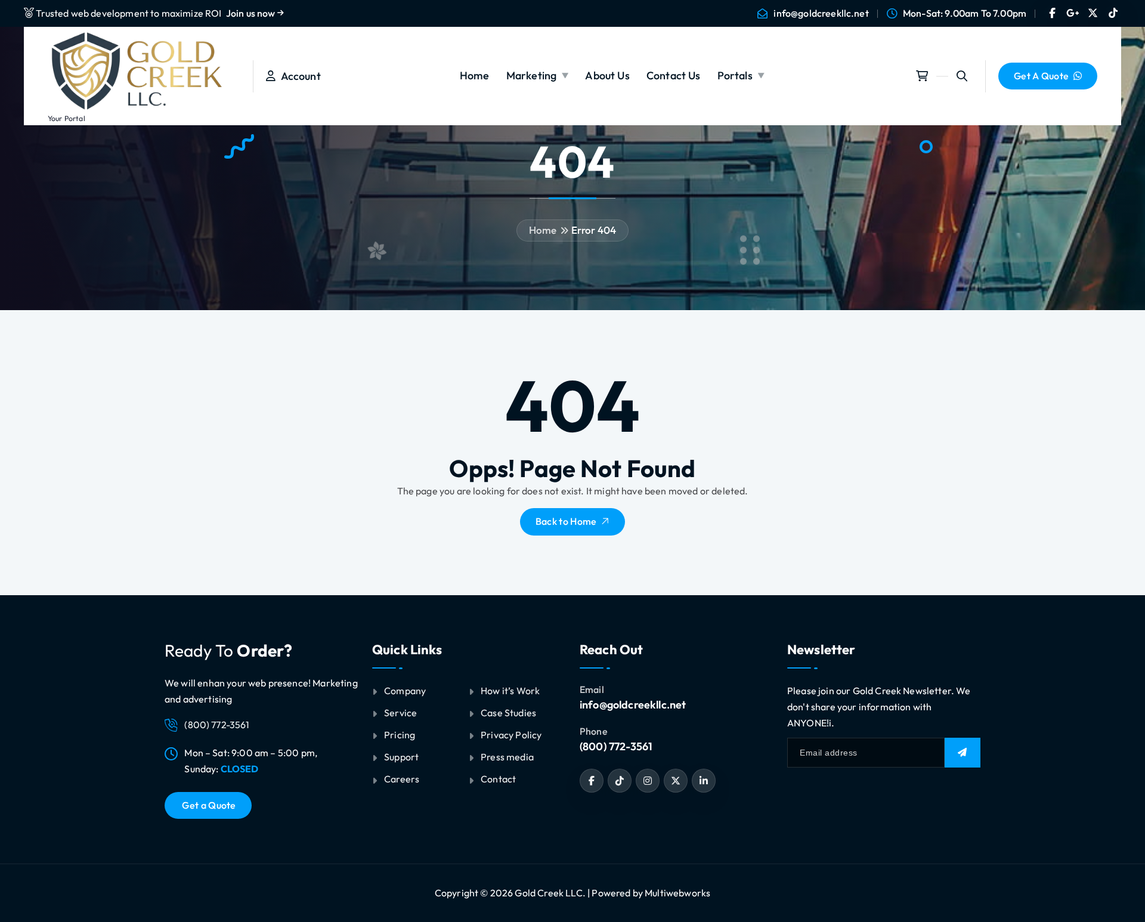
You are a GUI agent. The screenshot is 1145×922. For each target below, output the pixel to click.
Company (405, 691)
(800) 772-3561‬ (616, 746)
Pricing (399, 735)
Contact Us (673, 75)
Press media (507, 757)
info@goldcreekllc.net (820, 13)
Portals (735, 75)
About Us (607, 75)
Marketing (531, 75)
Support (401, 757)
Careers (401, 779)
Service (400, 713)
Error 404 (593, 230)
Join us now (251, 13)
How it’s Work (510, 691)
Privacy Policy (511, 735)
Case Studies (508, 713)
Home (475, 75)
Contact (498, 779)
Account (298, 76)
